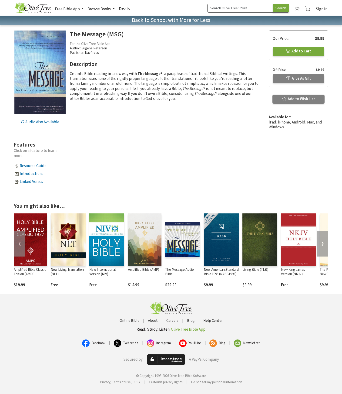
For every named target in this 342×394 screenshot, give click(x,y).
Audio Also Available (42, 122)
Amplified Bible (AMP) (143, 269)
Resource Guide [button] (33, 166)
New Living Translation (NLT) (67, 272)
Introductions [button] (31, 174)
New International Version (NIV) (102, 272)
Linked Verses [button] (31, 182)
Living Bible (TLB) (255, 269)
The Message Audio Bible (179, 272)
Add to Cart (301, 51)
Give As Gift (301, 78)
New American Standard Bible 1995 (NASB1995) (221, 272)
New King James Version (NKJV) (293, 272)
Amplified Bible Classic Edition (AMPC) (30, 272)
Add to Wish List (301, 99)
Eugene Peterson (94, 48)
